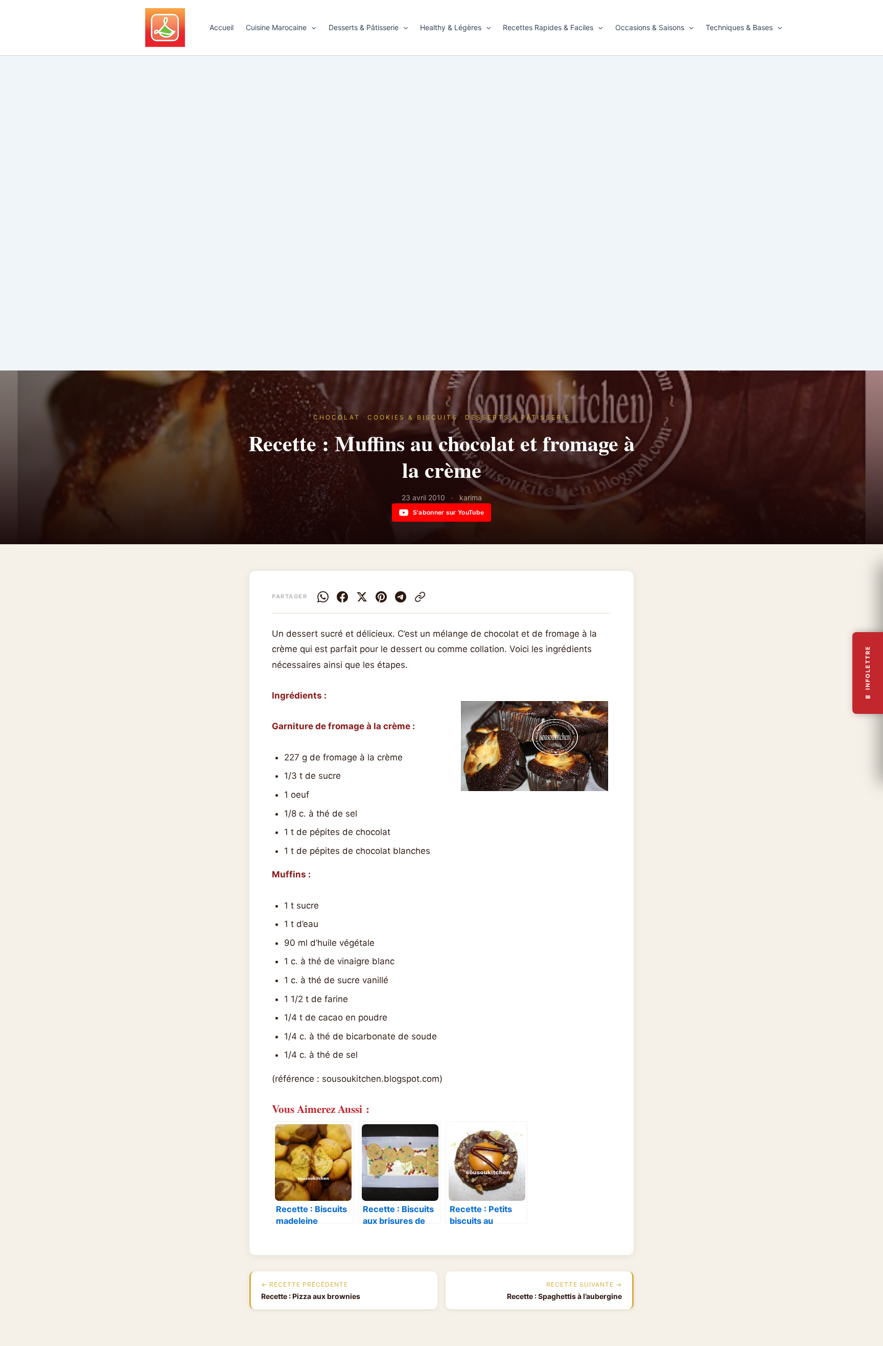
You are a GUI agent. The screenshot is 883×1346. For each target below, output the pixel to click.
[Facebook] (342, 596)
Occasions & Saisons (649, 27)
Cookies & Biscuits (412, 417)
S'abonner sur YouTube (448, 512)
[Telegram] (400, 596)
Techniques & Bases (739, 27)
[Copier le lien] (420, 596)
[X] (361, 596)
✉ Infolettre (867, 673)
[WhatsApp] (323, 596)
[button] (311, 27)
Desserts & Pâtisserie (364, 27)
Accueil (222, 27)
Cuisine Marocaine (276, 27)
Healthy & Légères (450, 27)
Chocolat (336, 417)
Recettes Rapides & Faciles (548, 27)
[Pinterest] (381, 596)
